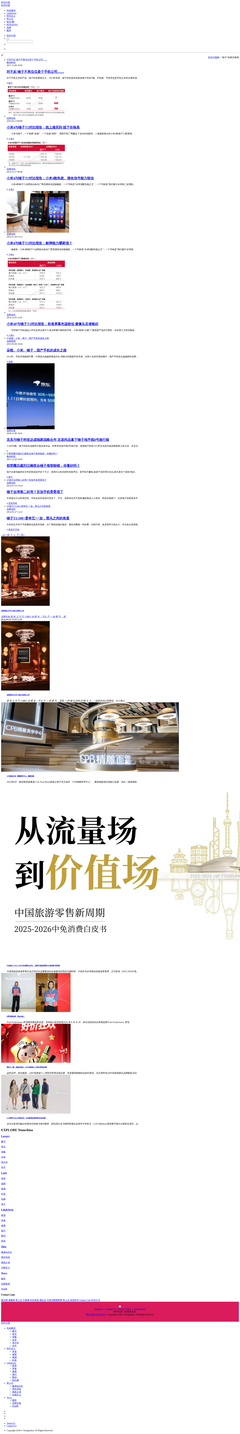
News (4, 1273)
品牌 (9, 27)
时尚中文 (95, 1300)
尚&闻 (4, 1289)
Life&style (11, 1363)
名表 (3, 1157)
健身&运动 (6, 1252)
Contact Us (111, 1309)
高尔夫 (4, 1162)
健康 (3, 1225)
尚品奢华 (11, 10)
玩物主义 (5, 1267)
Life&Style (11, 13)
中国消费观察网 (54, 1300)
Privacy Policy (124, 1309)
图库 (9, 30)
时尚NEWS (12, 24)
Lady (4, 1172)
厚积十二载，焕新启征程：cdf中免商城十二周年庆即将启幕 (27, 1067)
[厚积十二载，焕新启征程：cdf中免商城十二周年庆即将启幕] (36, 1062)
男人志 (10, 19)
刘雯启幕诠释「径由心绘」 (16, 1016)
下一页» (20, 535)
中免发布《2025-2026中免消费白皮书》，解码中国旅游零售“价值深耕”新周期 (33, 965)
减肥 (3, 1183)
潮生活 (42, 1300)
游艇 (3, 1152)
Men (3, 1246)
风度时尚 (74, 1300)
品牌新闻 (5, 1284)
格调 (3, 1189)
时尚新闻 (34, 1300)
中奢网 (26, 1300)
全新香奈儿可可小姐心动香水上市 (18, 695)
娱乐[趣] (11, 22)
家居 (3, 1215)
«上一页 (5, 535)
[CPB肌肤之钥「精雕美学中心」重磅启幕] (90, 771)
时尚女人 (11, 16)
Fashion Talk (85, 1300)
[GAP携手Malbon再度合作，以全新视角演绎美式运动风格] (36, 1113)
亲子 (3, 1204)
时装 (3, 1194)
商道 (3, 1241)
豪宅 (3, 1141)
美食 (3, 1220)
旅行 (3, 1231)
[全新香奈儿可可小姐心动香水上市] (25, 690)
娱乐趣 (15, 1380)
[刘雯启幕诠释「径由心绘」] (36, 1011)
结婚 (3, 1199)
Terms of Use (140, 1309)
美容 (3, 1178)
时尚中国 (5, 2)
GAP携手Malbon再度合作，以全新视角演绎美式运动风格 (26, 1118)
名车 (3, 1167)
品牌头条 (16, 1403)
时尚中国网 (213, 57)
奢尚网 (4, 1300)
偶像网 (11, 1300)
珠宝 (3, 1147)
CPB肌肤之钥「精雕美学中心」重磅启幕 (20, 776)
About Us (99, 1309)
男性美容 (5, 1257)
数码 (3, 1236)
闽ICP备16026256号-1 (96, 1314)
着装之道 (5, 1262)
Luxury (5, 1136)
